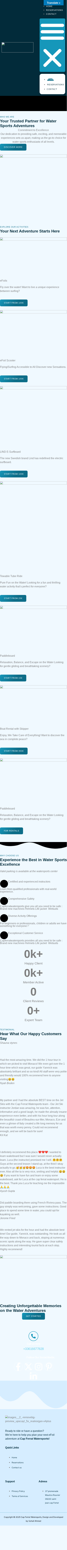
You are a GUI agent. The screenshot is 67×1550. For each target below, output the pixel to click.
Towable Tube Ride (11, 576)
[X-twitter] (28, 1367)
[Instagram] (38, 1367)
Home (50, 80)
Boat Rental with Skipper (14, 728)
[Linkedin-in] (33, 1376)
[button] (52, 45)
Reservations (55, 85)
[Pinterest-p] (49, 1367)
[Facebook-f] (18, 1367)
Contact (51, 14)
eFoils (3, 280)
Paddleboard (7, 655)
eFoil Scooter (7, 360)
